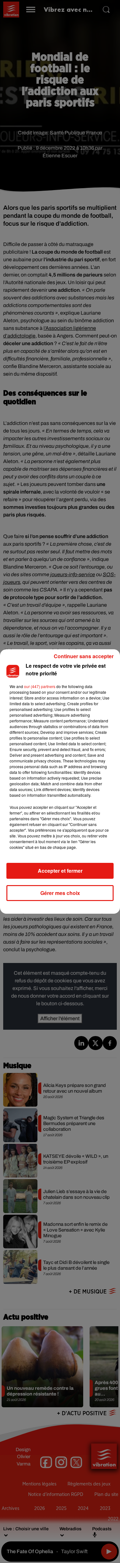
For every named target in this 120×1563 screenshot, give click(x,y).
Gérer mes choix (60, 893)
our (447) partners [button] (39, 686)
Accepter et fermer (60, 870)
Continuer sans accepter (84, 656)
